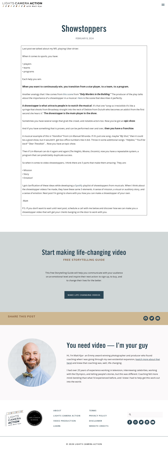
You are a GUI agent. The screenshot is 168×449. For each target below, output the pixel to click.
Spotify (78, 185)
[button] (145, 318)
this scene (68, 94)
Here (80, 98)
